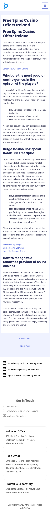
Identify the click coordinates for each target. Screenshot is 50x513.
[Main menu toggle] (45, 6)
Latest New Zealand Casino (15, 69)
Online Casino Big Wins (13, 248)
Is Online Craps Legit (12, 244)
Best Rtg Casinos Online (14, 251)
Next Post (25, 345)
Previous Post (25, 338)
